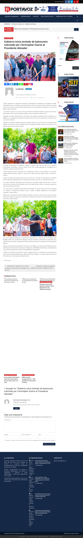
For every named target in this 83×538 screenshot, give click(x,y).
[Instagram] (30, 84)
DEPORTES (36, 16)
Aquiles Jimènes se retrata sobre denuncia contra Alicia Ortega (71, 160)
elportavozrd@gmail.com (39, 97)
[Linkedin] (16, 84)
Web (40, 434)
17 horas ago (68, 140)
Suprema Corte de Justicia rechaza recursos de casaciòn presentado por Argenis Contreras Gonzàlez (71, 152)
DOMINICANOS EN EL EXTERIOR (64, 16)
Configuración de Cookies (56, 536)
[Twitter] (11, 84)
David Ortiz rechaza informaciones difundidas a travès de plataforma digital (71, 138)
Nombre (6, 434)
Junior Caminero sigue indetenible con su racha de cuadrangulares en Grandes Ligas (42, 479)
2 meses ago (39, 465)
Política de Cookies (43, 536)
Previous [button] (75, 29)
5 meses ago (39, 515)
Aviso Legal (22, 536)
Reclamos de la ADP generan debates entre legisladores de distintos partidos (47, 287)
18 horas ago (68, 147)
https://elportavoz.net (24, 97)
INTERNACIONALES (26, 16)
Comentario (7, 419)
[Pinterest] (25, 84)
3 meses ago (39, 498)
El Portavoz (20, 89)
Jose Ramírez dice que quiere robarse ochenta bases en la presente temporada (42, 495)
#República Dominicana (30, 24)
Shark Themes (75, 533)
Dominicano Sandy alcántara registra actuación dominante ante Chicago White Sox (42, 512)
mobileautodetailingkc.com (21, 400)
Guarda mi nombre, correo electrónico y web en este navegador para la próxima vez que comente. (30, 440)
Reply (16, 408)
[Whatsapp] (21, 84)
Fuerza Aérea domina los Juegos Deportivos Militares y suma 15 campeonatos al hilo (43, 462)
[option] (46, 28)
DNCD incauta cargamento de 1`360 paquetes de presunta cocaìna (29, 380)
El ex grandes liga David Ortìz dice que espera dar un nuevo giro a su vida (33, 29)
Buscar (60, 65)
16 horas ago (68, 133)
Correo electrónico (26, 434)
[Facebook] (6, 84)
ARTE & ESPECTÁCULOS (47, 16)
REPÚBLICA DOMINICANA (11, 16)
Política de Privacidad (31, 536)
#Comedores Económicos (17, 24)
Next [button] (77, 29)
